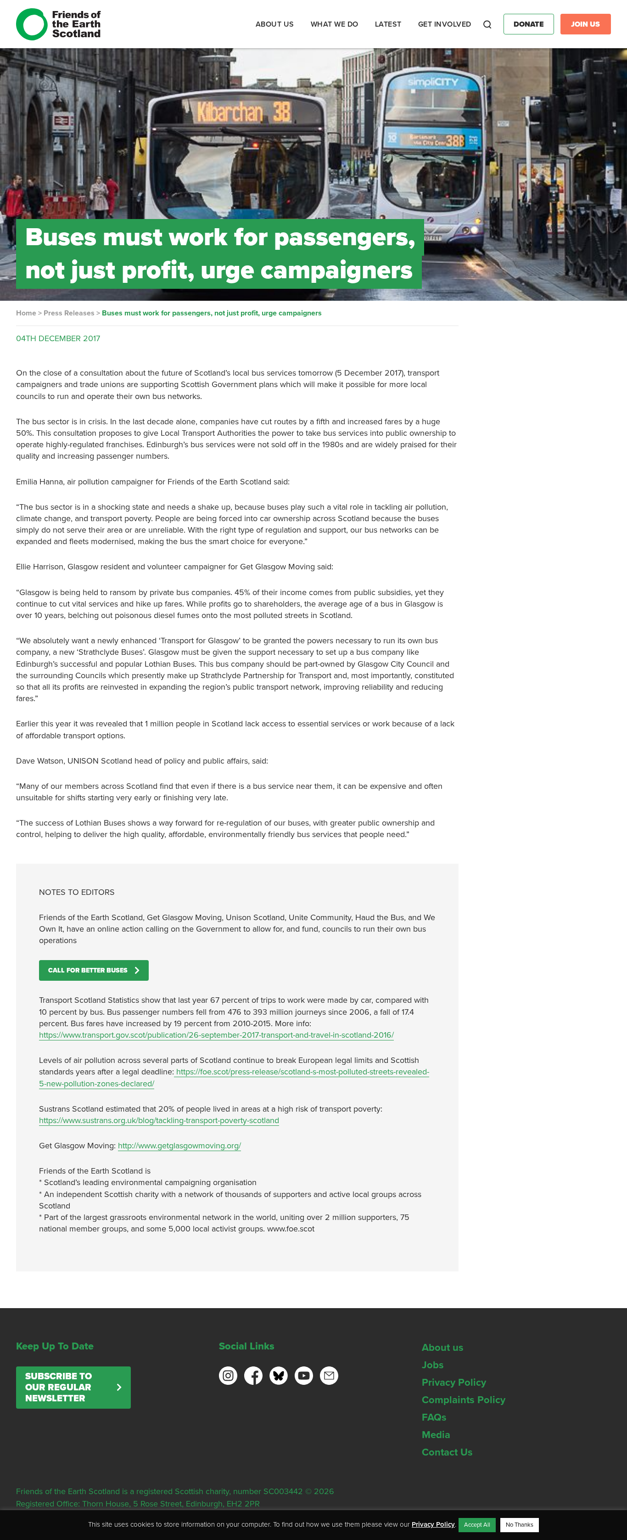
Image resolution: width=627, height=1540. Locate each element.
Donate (529, 24)
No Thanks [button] (519, 1525)
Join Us (585, 24)
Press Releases (69, 313)
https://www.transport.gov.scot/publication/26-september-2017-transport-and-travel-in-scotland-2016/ (216, 1035)
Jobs (433, 1365)
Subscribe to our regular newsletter (58, 1387)
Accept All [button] (477, 1525)
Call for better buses (88, 970)
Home (26, 313)
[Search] (487, 24)
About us (443, 1348)
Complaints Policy (463, 1400)
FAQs (434, 1417)
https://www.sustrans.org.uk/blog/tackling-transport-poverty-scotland (159, 1120)
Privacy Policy (454, 1382)
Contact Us (447, 1452)
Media (436, 1435)
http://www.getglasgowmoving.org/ (179, 1146)
